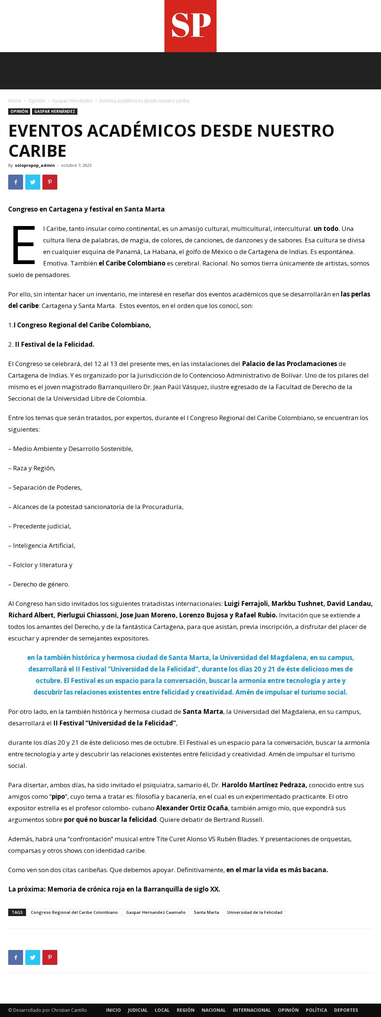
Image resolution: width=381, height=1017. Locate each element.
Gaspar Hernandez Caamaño (156, 912)
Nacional (214, 1010)
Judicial (138, 1010)
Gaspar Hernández (72, 101)
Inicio (113, 1010)
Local (162, 1010)
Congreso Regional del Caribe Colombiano (74, 912)
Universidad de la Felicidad (254, 912)
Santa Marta (206, 912)
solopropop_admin (35, 165)
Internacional (252, 1010)
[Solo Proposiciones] (190, 26)
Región (186, 1010)
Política (316, 1010)
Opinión (36, 101)
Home (14, 101)
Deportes (346, 1010)
